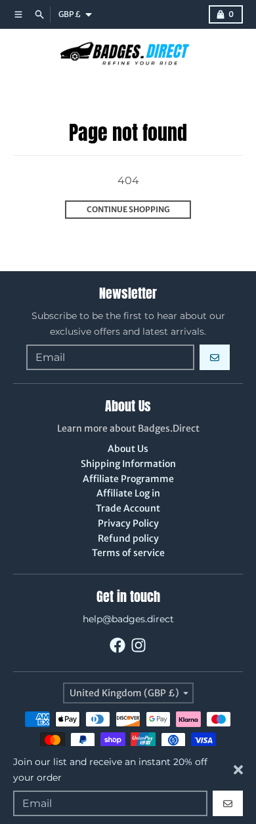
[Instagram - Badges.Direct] (138, 645)
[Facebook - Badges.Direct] (117, 645)
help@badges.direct (128, 619)
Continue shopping (128, 209)
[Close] (238, 769)
